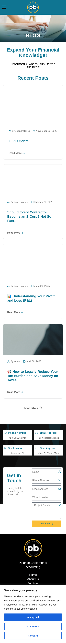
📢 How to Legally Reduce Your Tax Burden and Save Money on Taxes (32, 376)
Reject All (33, 635)
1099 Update (19, 141)
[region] (33, 614)
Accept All (33, 617)
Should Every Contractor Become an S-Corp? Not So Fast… (29, 216)
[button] (33, 408)
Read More (15, 152)
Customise (33, 626)
